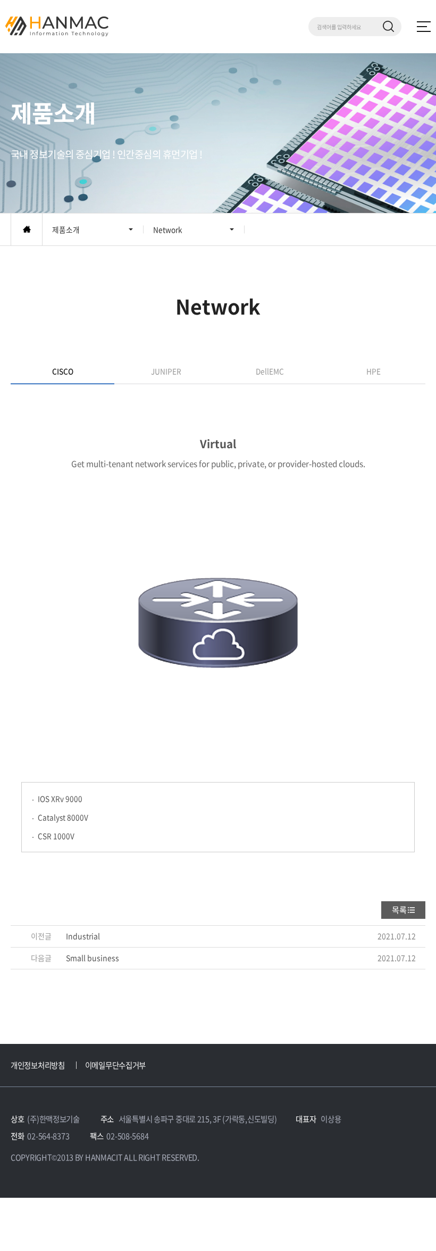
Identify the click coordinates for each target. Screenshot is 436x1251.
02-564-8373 (48, 1136)
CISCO (62, 371)
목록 (399, 910)
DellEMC (270, 371)
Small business (92, 957)
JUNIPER (166, 371)
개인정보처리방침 (38, 1065)
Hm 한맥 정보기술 (56, 26)
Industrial (83, 936)
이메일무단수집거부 (115, 1065)
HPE (373, 371)
